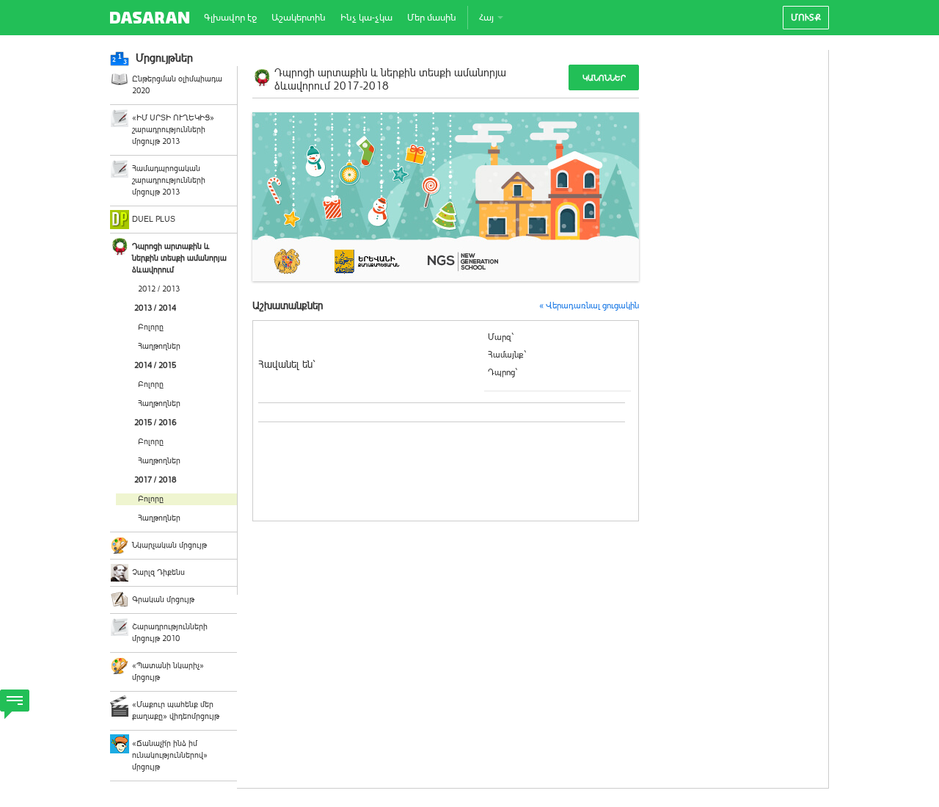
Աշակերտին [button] (298, 17)
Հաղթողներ (159, 346)
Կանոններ (604, 78)
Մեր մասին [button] (431, 17)
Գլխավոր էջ (230, 17)
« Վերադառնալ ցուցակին (589, 305)
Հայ (487, 17)
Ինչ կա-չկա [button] (366, 17)
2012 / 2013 (159, 289)
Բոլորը (151, 327)
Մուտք (806, 17)
